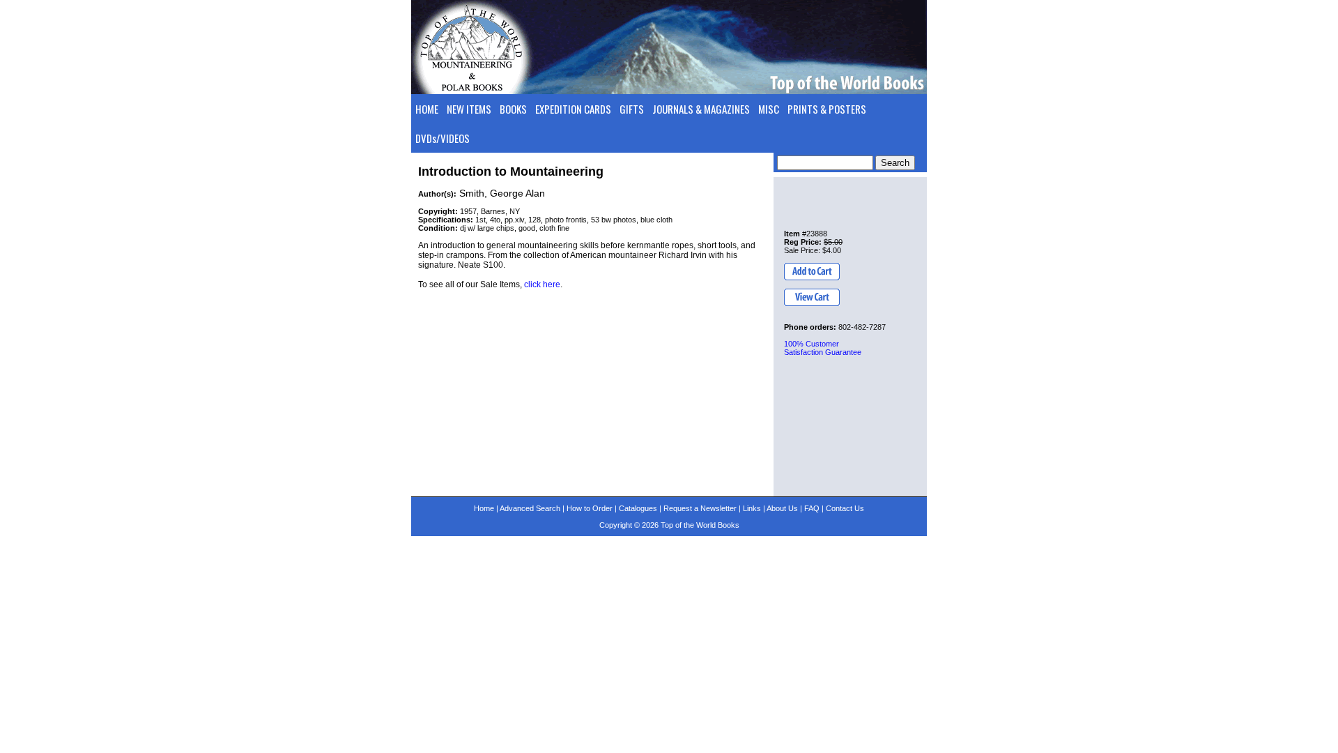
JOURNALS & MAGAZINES (701, 108)
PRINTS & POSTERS (826, 108)
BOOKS (513, 108)
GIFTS (632, 108)
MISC (768, 108)
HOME (426, 108)
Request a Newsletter (700, 508)
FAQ (812, 508)
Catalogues (638, 508)
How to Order (590, 508)
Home (484, 508)
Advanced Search (530, 508)
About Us (782, 508)
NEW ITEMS (469, 108)
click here (542, 284)
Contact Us (845, 508)
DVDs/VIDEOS (442, 138)
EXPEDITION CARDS (573, 108)
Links (752, 508)
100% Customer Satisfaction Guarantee (822, 348)
